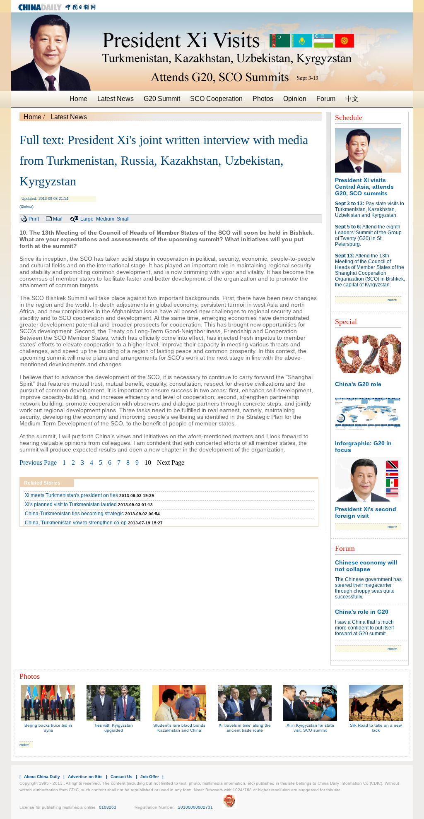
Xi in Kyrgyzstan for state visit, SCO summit (310, 728)
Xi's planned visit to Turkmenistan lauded (71, 504)
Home (78, 98)
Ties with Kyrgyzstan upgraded (113, 728)
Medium (105, 219)
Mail (58, 219)
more (392, 300)
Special (346, 321)
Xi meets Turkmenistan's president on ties (71, 495)
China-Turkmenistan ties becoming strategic (74, 513)
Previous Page (38, 462)
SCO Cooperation (216, 98)
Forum (325, 98)
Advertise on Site (85, 776)
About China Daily (42, 776)
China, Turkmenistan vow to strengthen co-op (76, 523)
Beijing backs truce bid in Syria (48, 728)
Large (87, 219)
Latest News (115, 98)
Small (123, 219)
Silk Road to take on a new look (376, 728)
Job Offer (149, 776)
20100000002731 (195, 807)
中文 (352, 98)
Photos (263, 98)
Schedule (348, 117)
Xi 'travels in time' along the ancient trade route (245, 728)
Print (34, 219)
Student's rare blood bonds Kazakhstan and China (179, 728)
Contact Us (121, 776)
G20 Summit (162, 98)
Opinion (294, 98)
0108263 (107, 807)
